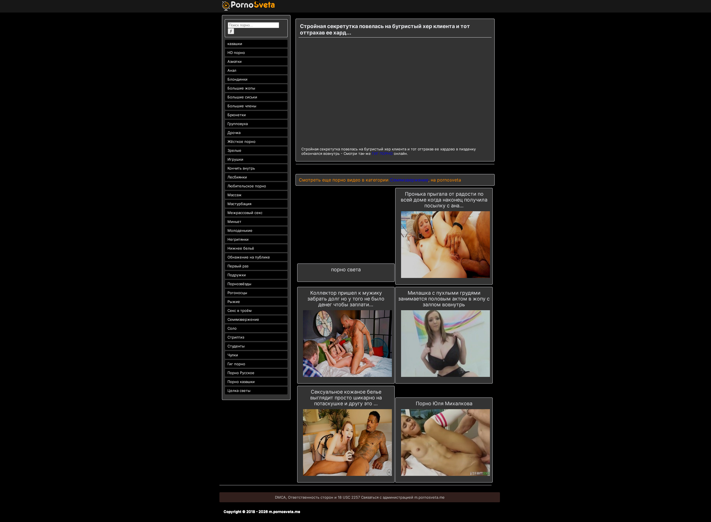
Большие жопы (241, 88)
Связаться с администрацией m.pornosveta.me (403, 497)
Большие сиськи (242, 97)
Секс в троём (239, 310)
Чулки (232, 355)
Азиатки (234, 61)
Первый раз (237, 266)
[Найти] (231, 31)
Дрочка (234, 132)
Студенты (236, 346)
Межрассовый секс (244, 212)
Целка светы (239, 390)
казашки (234, 43)
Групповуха (237, 123)
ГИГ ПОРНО (382, 153)
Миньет (234, 221)
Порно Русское (240, 373)
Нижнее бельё (240, 248)
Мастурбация (239, 204)
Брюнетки (236, 115)
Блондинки (237, 79)
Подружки (236, 275)
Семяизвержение (243, 319)
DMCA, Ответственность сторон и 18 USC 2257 (317, 497)
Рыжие (233, 301)
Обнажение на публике (248, 257)
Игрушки (235, 159)
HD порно (236, 52)
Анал (231, 70)
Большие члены (241, 106)
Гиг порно (236, 364)
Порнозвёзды (239, 284)
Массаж (234, 195)
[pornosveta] (248, 9)
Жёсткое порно (241, 141)
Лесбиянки (237, 177)
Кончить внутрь (241, 168)
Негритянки (238, 239)
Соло (232, 328)
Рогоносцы (237, 292)
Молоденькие (239, 230)
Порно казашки (241, 381)
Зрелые (234, 150)
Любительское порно (246, 186)
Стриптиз (235, 337)
